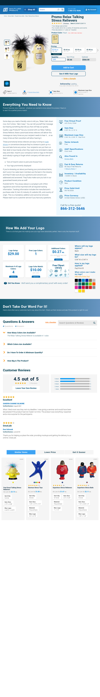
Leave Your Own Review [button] (26, 388)
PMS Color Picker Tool (84, 276)
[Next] (96, 50)
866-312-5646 (72, 208)
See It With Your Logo (68, 74)
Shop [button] (31, 9)
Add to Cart (68, 67)
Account (92, 10)
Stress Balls (11, 16)
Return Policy (70, 169)
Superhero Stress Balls (85, 488)
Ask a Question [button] (50, 322)
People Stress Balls (19, 16)
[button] (55, 39)
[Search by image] (58, 9)
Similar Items (21, 452)
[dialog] (7, 84)
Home (5, 16)
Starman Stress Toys (35, 488)
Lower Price (50, 452)
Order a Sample (69, 79)
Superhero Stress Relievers (62, 488)
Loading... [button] (74, 84)
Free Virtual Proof (73, 122)
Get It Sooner (79, 452)
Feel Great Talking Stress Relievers (12, 488)
